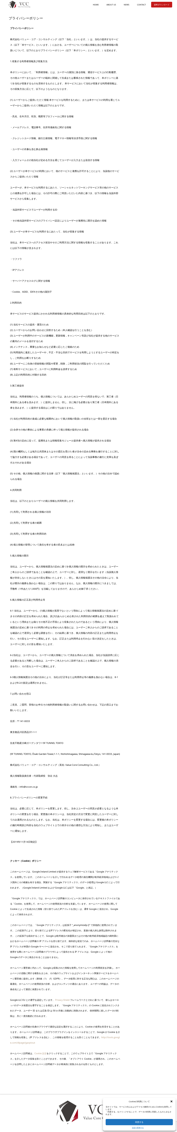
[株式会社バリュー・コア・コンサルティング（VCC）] (19, 4)
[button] (171, 1101)
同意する (139, 1122)
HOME (96, 4)
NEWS (126, 4)
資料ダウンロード (161, 4)
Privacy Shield (62, 999)
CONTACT (141, 4)
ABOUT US (111, 4)
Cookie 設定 (40, 1053)
